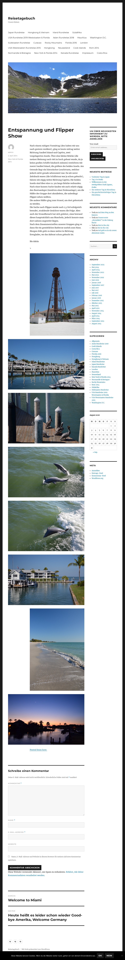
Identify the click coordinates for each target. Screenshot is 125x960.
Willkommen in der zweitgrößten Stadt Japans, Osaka (102, 184)
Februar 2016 (97, 295)
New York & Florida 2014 (45, 53)
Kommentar (15, 783)
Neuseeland (64, 48)
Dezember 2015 (98, 301)
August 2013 (96, 324)
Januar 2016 (96, 298)
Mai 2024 (95, 267)
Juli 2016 (95, 293)
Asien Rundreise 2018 (63, 37)
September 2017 (98, 285)
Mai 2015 (95, 306)
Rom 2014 (94, 48)
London (84, 43)
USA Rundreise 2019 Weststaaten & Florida (29, 37)
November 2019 (98, 277)
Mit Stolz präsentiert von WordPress (36, 949)
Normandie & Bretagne (19, 53)
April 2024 (96, 270)
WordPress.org (97, 478)
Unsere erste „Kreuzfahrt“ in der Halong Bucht (102, 220)
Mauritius (82, 37)
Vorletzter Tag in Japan (100, 177)
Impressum (88, 53)
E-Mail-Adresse (16, 832)
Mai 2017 (95, 290)
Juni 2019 (95, 280)
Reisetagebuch (21, 18)
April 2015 (95, 308)
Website (12, 844)
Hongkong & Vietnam (38, 32)
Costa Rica (102, 53)
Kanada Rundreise (70, 53)
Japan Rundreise (16, 32)
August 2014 (96, 313)
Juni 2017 (95, 288)
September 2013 (98, 321)
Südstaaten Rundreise (19, 43)
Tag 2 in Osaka (97, 180)
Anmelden (96, 471)
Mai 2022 (95, 275)
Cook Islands (79, 48)
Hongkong (49, 48)
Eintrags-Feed (97, 473)
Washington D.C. (98, 37)
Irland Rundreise (61, 32)
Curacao (37, 43)
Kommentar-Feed (99, 476)
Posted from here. (38, 750)
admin (10, 152)
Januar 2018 (96, 283)
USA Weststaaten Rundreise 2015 (24, 48)
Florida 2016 (71, 43)
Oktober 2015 (97, 303)
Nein (109, 956)
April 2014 (95, 316)
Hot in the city (103, 225)
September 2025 (98, 265)
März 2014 (96, 318)
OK (100, 956)
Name (11, 820)
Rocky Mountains (53, 43)
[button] (10, 942)
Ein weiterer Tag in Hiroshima (103, 190)
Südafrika (77, 32)
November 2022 (98, 272)
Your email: (94, 144)
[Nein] (122, 955)
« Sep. (95, 452)
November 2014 (98, 311)
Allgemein (96, 341)
